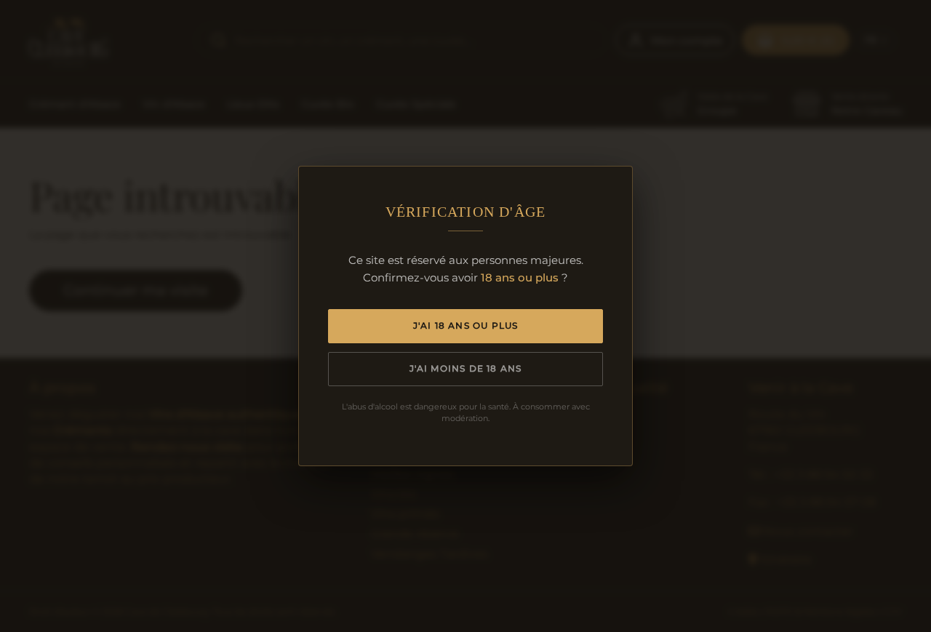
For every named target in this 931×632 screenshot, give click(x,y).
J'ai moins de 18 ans (465, 368)
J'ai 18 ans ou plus (466, 325)
